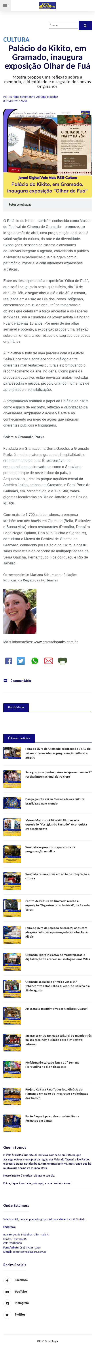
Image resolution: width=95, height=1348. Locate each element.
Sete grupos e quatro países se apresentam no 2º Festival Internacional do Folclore (58, 774)
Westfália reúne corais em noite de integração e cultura (57, 876)
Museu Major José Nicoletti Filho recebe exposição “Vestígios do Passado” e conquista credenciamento (56, 825)
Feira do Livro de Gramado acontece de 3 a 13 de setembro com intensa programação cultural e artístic (58, 753)
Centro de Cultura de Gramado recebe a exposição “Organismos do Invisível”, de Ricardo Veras (57, 906)
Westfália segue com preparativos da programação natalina (50, 850)
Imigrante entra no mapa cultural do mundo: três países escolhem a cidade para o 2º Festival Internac (58, 1040)
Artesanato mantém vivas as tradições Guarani (56, 1009)
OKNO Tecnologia (47, 1341)
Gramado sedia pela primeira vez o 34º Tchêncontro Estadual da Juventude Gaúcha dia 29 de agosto (57, 986)
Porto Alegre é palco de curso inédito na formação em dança (52, 1119)
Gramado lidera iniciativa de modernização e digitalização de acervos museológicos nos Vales (57, 957)
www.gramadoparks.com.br (56, 642)
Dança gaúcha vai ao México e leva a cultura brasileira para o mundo (54, 801)
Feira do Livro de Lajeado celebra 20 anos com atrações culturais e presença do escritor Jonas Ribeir (57, 932)
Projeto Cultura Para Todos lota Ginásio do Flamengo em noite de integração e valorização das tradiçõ (56, 1094)
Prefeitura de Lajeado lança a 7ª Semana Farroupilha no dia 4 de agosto (52, 1065)
